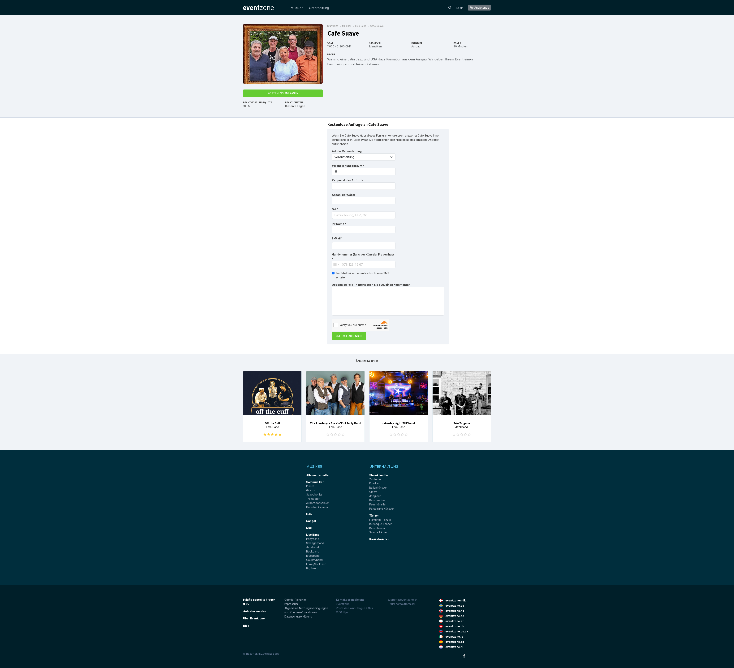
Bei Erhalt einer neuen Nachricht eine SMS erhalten (362, 275)
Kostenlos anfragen (283, 93)
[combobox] (363, 215)
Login (459, 7)
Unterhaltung (319, 8)
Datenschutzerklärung (298, 616)
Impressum (291, 603)
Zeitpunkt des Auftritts (347, 180)
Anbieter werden (254, 611)
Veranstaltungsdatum (348, 165)
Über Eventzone (254, 618)
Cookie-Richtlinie (295, 599)
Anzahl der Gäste (344, 194)
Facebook (464, 656)
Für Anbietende (479, 7)
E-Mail (337, 238)
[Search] (450, 7)
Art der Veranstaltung (347, 151)
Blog (246, 625)
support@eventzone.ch (402, 599)
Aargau (415, 46)
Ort (335, 209)
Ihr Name (339, 223)
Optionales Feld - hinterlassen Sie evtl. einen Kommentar (371, 284)
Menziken (375, 46)
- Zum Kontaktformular (401, 603)
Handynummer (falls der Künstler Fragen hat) (363, 256)
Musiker (297, 8)
